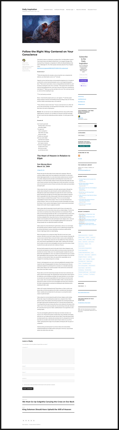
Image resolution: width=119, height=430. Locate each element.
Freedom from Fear (26, 70)
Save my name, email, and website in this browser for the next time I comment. (39, 384)
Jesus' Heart (81, 254)
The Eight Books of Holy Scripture (84, 302)
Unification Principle (59, 9)
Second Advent (92, 265)
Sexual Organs (81, 267)
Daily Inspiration (29, 9)
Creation (80, 239)
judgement (93, 254)
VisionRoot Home (48, 9)
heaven (86, 243)
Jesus (92, 252)
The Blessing (81, 269)
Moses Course (89, 261)
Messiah (93, 259)
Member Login (69, 9)
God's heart (85, 241)
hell (90, 243)
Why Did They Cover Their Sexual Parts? (86, 192)
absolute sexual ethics (83, 235)
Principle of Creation (87, 263)
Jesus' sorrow (87, 254)
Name (24, 366)
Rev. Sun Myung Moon (83, 265)
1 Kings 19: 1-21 (40, 170)
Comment (25, 347)
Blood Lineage (81, 237)
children (87, 237)
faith (94, 239)
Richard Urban (25, 62)
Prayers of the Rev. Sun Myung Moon (27, 68)
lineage (80, 259)
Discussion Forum (92, 9)
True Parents (91, 274)
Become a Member (81, 9)
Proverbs (27, 69)
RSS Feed (80, 158)
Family (80, 241)
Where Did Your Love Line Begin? (85, 203)
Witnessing (81, 276)
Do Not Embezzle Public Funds (91, 219)
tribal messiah (92, 272)
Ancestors (91, 235)
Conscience (92, 237)
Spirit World (88, 267)
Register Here (80, 117)
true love (80, 274)
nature (80, 263)
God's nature (91, 241)
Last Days (90, 256)
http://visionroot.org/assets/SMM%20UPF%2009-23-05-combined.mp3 (52, 68)
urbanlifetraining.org (82, 99)
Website (24, 378)
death (84, 239)
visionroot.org (81, 96)
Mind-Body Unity (82, 261)
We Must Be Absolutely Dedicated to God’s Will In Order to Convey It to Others (87, 224)
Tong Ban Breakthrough (83, 272)
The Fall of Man (88, 269)
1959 (23, 66)
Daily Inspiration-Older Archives (83, 292)
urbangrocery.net (81, 104)
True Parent (85, 274)
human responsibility (83, 250)
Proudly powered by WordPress (35, 424)
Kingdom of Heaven (83, 256)
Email (24, 372)
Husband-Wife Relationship (84, 252)
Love (84, 259)
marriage (88, 259)
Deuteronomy (27, 66)
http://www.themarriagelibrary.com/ (84, 170)
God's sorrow (81, 243)
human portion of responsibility (85, 248)
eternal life (89, 239)
